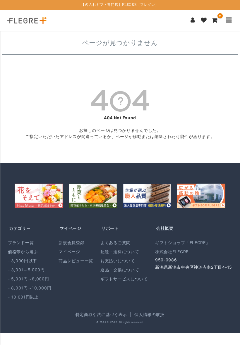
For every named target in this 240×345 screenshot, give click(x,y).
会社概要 (165, 228)
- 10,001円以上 (23, 296)
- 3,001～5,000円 (26, 269)
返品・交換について (119, 269)
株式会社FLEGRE (171, 251)
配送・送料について (119, 251)
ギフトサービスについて (124, 278)
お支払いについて (117, 260)
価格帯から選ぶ (23, 251)
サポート (110, 228)
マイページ (70, 228)
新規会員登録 (71, 242)
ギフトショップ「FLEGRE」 (182, 242)
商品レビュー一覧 (76, 260)
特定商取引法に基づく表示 (101, 314)
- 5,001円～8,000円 (28, 278)
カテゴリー (20, 228)
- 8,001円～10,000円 (29, 287)
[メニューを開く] (228, 20)
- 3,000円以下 (22, 260)
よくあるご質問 (115, 242)
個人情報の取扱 (149, 314)
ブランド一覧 (21, 242)
